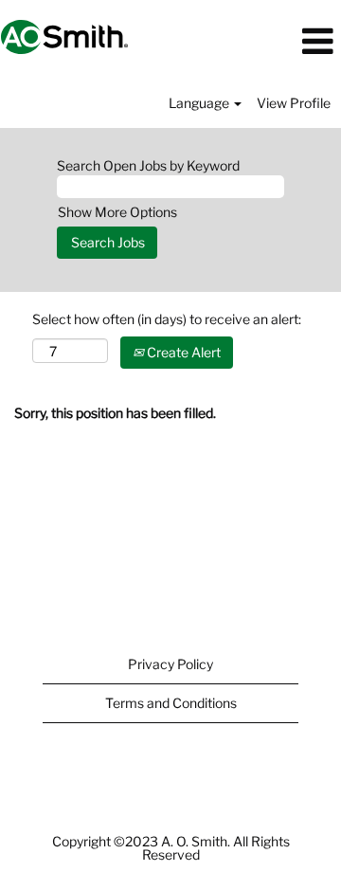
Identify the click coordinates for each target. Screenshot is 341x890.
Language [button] (200, 103)
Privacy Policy (170, 664)
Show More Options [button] (117, 212)
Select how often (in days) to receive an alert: (166, 319)
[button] (284, 41)
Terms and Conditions (171, 703)
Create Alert (182, 352)
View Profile (294, 103)
